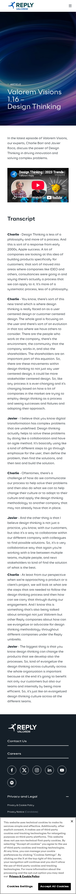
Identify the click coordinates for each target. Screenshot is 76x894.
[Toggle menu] (70, 6)
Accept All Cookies (54, 886)
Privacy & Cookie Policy (24, 876)
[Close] (72, 821)
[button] (38, 741)
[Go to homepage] (20, 6)
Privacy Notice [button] (22, 812)
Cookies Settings (20, 886)
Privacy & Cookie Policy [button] (20, 805)
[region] (38, 855)
